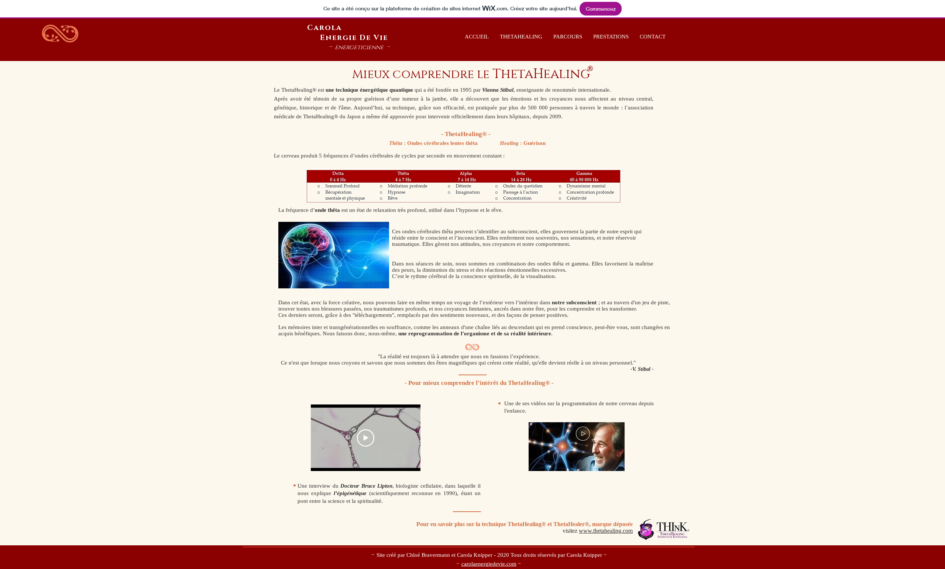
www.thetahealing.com (606, 531)
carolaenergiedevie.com (488, 564)
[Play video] (365, 438)
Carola (324, 28)
